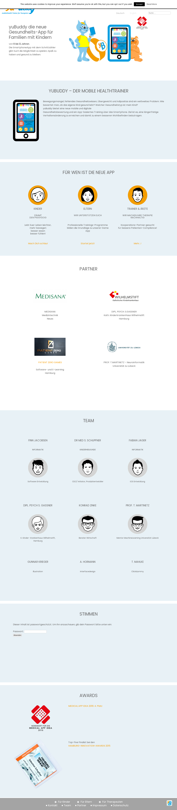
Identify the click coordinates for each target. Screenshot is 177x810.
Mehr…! (137, 243)
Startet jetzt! (88, 243)
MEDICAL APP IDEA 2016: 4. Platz (85, 706)
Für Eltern (86, 802)
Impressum (100, 805)
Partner (81, 805)
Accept (139, 4)
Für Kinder (64, 802)
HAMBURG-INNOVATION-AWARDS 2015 (89, 745)
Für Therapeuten (112, 802)
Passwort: (18, 631)
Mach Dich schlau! (38, 243)
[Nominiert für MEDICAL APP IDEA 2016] (142, 27)
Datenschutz (120, 805)
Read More (152, 4)
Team (67, 805)
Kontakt (52, 805)
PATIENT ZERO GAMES (50, 362)
